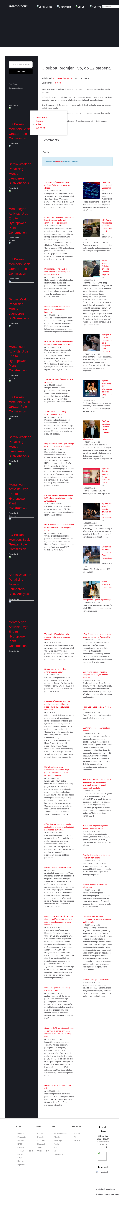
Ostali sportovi (43, 1151)
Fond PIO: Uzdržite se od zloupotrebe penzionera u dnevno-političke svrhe (97, 919)
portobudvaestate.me (105, 1189)
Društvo (20, 1141)
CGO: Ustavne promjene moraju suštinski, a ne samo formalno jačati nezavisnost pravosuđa (59, 827)
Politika (20, 1134)
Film (55, 1147)
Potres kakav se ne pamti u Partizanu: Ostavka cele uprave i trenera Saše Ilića (57, 271)
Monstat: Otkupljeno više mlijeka (96, 979)
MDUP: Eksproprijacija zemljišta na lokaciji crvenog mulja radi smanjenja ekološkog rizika (59, 220)
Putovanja (57, 1141)
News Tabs (41, 117)
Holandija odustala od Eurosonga (107, 185)
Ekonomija (21, 1137)
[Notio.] (18, 7)
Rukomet (41, 1144)
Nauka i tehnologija (61, 1134)
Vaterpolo (41, 1141)
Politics (39, 124)
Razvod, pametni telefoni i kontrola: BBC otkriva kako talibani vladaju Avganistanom (58, 498)
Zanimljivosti (58, 1154)
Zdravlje (56, 1137)
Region (20, 1154)
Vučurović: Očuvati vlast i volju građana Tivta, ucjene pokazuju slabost (57, 185)
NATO (20, 1144)
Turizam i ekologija (25, 1151)
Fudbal (40, 1134)
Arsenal (20, 1147)
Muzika (56, 1144)
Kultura (77, 1134)
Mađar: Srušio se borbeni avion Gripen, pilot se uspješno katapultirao (57, 309)
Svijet (19, 1158)
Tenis (39, 1147)
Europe (39, 121)
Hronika (20, 1161)
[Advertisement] (59, 31)
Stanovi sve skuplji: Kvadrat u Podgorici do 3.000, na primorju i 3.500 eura (96, 675)
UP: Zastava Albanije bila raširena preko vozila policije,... (107, 225)
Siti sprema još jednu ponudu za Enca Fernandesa (107, 552)
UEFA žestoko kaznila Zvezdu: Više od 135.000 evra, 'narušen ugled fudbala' (59, 527)
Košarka (40, 1137)
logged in (59, 161)
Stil (54, 1151)
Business (40, 128)
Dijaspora (21, 1165)
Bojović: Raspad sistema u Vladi (57, 867)
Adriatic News (103, 1142)
